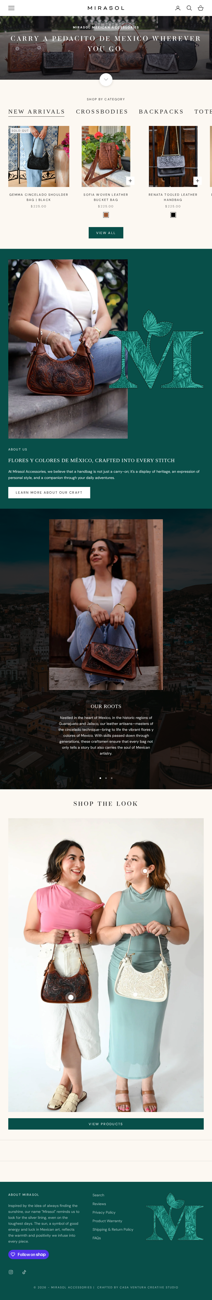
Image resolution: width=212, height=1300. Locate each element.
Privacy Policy (104, 1212)
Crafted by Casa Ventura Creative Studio (137, 1287)
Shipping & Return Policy (113, 1229)
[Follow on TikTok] (24, 1272)
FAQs (97, 1238)
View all (106, 233)
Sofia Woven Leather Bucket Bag (106, 197)
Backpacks (161, 111)
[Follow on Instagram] (10, 1272)
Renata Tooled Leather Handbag (173, 197)
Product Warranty (107, 1221)
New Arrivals (37, 111)
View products (106, 1124)
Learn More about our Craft (49, 492)
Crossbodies (102, 111)
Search (98, 1195)
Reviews (99, 1203)
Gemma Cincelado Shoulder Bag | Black (39, 197)
